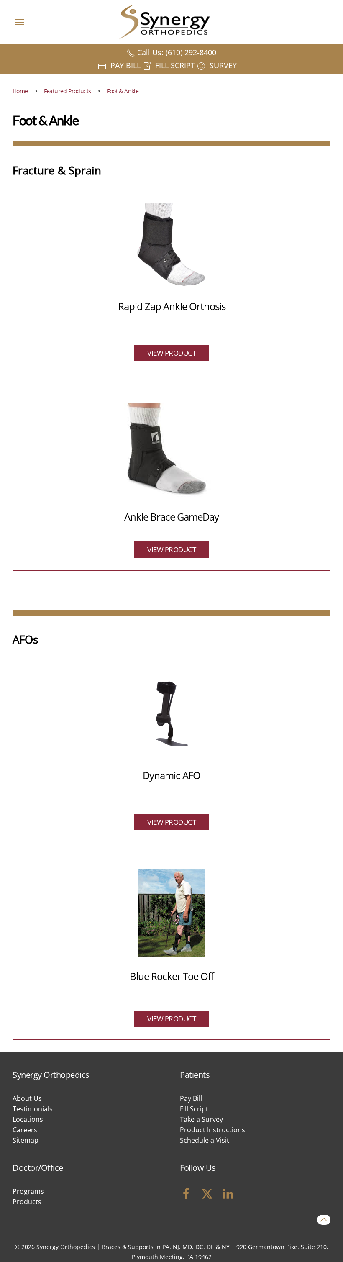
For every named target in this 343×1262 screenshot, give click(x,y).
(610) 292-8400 (191, 52)
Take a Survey (201, 1119)
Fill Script (194, 1108)
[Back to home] (171, 22)
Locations (28, 1119)
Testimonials (33, 1108)
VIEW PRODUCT (171, 353)
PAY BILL (124, 65)
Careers (25, 1129)
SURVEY (222, 65)
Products (27, 1201)
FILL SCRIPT (174, 65)
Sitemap (25, 1140)
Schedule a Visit (204, 1140)
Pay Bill (191, 1098)
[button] (20, 22)
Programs (28, 1191)
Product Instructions (212, 1129)
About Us (27, 1098)
